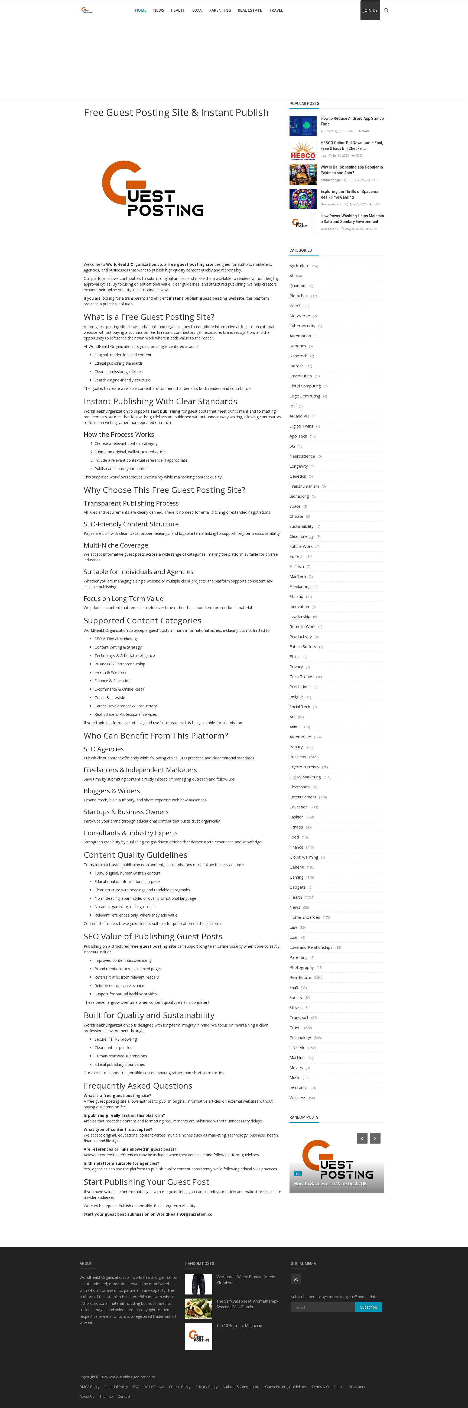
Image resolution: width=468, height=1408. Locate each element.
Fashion (297, 817)
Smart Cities (301, 375)
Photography (302, 967)
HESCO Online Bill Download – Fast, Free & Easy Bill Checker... (352, 146)
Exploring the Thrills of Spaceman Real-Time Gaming (351, 194)
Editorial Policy (116, 1386)
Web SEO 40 (329, 228)
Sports (296, 997)
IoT (293, 406)
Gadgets (298, 887)
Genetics (298, 476)
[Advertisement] (234, 61)
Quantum (298, 285)
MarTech (298, 576)
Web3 (295, 305)
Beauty (296, 746)
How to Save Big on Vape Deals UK (330, 1183)
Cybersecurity (303, 325)
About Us (87, 1396)
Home (141, 10)
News (158, 10)
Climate (296, 516)
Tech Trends (301, 676)
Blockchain (299, 295)
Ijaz (323, 155)
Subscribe (368, 1307)
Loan (197, 10)
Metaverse (300, 315)
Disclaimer (357, 1386)
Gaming (297, 877)
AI (291, 275)
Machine (297, 1057)
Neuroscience (302, 456)
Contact (124, 1396)
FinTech (297, 566)
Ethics (295, 656)
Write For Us (154, 1386)
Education (299, 807)
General (297, 867)
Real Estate (250, 10)
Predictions (300, 686)
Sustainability (302, 526)
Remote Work (303, 626)
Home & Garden (305, 917)
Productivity (301, 636)
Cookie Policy (180, 1386)
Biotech (297, 365)
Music (295, 1077)
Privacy (296, 666)
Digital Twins (301, 426)
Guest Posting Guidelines (286, 1386)
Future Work (301, 546)
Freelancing (300, 586)
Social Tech (300, 706)
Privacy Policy (207, 1386)
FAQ (136, 1386)
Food (294, 837)
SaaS (294, 987)
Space (295, 506)
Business (298, 756)
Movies (296, 1067)
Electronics (300, 786)
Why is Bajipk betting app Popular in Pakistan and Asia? (352, 170)
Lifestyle (298, 1047)
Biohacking (299, 496)
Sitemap (106, 1396)
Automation (300, 335)
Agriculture (300, 265)
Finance (296, 847)
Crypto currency (304, 766)
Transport (299, 1017)
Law (293, 927)
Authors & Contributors (241, 1386)
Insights (297, 696)
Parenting (220, 10)
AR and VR (299, 416)
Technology (300, 1037)
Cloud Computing (305, 386)
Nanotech (298, 355)
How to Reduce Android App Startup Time (352, 121)
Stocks (296, 1007)
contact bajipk (331, 180)
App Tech (298, 436)
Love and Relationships (311, 947)
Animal (295, 726)
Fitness (296, 827)
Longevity (299, 466)
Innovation (299, 606)
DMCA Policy (90, 1386)
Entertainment (303, 797)
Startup (296, 596)
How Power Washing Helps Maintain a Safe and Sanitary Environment (352, 219)
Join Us (370, 10)
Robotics (298, 345)
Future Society (303, 646)
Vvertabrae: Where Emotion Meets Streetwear (245, 1280)
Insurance (299, 1087)
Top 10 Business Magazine (239, 1325)
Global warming (304, 857)
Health (178, 10)
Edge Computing (305, 396)
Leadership (300, 616)
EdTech (297, 556)
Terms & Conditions (328, 1386)
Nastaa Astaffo (332, 204)
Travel (276, 10)
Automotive (300, 736)
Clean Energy (302, 536)
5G (292, 446)
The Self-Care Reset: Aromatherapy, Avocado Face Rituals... (247, 1304)
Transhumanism (304, 486)
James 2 (327, 131)
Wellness (298, 1097)
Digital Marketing (305, 776)
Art (292, 716)
